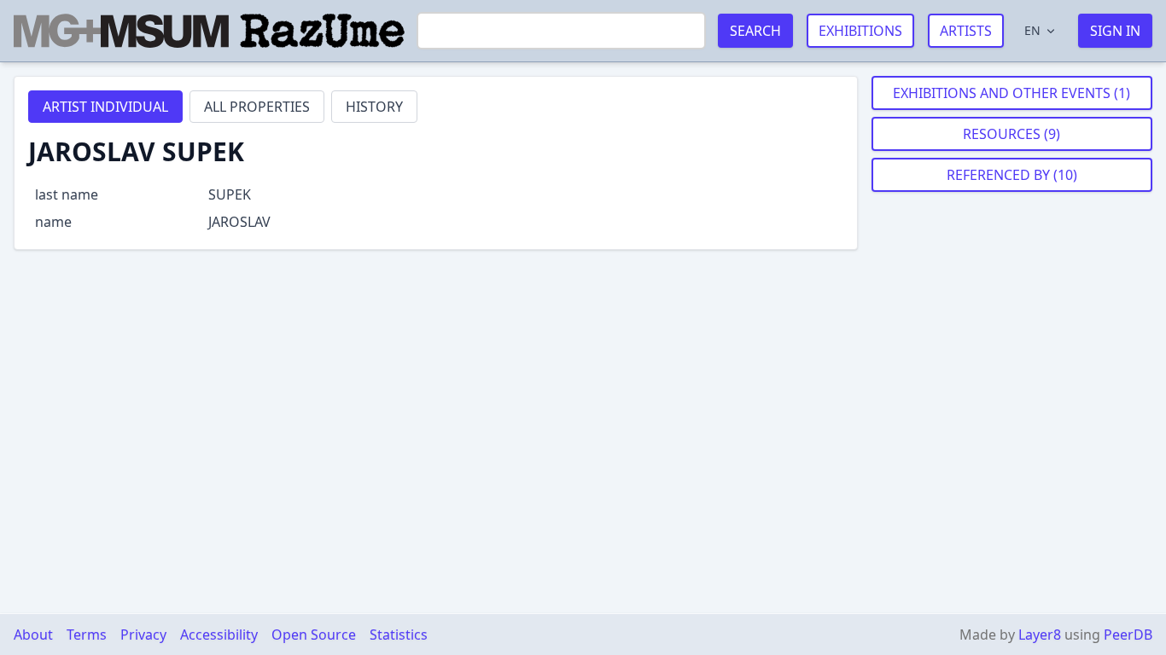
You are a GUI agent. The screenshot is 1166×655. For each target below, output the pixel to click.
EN (1032, 30)
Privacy (143, 634)
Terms (87, 634)
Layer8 (1039, 634)
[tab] (105, 106)
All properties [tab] (257, 106)
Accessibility (219, 634)
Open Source (313, 634)
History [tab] (374, 106)
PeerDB (1128, 634)
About (33, 634)
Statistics (399, 634)
